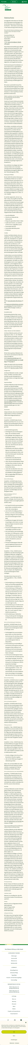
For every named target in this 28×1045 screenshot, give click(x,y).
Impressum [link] (17, 1043)
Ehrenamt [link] (14, 1004)
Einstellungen (14, 1040)
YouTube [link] (11, 361)
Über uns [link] (14, 999)
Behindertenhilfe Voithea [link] (14, 984)
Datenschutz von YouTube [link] (15, 821)
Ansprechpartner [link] (14, 1013)
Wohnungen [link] (14, 956)
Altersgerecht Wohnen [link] (14, 953)
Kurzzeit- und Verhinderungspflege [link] (14, 977)
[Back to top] (26, 1034)
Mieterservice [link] (14, 961)
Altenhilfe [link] (14, 967)
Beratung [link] (14, 1001)
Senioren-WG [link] (14, 958)
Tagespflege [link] (14, 975)
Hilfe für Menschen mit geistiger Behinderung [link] (14, 987)
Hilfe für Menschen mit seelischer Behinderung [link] (14, 991)
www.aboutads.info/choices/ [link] (15, 301)
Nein (14, 1036)
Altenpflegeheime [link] (14, 970)
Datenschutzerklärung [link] (12, 358)
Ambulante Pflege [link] (14, 972)
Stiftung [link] (14, 996)
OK (14, 1032)
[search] (4, 1)
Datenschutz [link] (12, 1043)
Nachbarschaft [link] (14, 963)
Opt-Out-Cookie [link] (15, 368)
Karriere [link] (14, 1)
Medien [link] (14, 1009)
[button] (26, 1022)
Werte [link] (14, 1006)
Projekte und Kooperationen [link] (14, 1011)
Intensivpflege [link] (14, 980)
